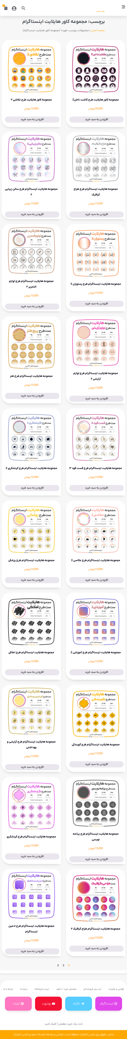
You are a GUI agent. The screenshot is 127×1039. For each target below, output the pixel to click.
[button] (23, 8)
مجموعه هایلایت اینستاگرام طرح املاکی (31, 652)
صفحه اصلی (98, 30)
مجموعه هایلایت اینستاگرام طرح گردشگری (31, 837)
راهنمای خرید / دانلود (66, 989)
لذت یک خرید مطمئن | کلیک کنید (63, 1024)
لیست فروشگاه (42, 989)
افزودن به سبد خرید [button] (96, 119)
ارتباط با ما (8, 989)
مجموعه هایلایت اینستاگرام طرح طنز (31, 376)
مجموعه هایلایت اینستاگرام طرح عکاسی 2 (95, 560)
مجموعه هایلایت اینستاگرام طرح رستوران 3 (95, 284)
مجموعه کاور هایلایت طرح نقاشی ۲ (31, 100)
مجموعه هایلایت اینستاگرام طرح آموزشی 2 (96, 652)
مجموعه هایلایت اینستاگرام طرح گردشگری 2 (31, 468)
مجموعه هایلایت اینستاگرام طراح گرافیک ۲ (95, 929)
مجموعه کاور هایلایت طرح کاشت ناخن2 (95, 100)
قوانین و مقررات (116, 989)
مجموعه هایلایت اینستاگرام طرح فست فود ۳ (95, 468)
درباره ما (23, 989)
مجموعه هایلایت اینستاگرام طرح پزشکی (31, 560)
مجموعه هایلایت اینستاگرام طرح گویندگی (96, 744)
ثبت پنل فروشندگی (92, 989)
